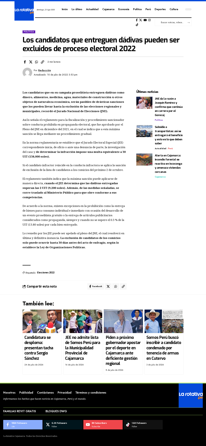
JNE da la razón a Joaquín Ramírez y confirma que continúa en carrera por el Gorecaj (169, 107)
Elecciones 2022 (46, 272)
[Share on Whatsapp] (36, 62)
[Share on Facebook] (25, 62)
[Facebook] (136, 20)
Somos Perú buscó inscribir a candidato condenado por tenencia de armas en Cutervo (163, 348)
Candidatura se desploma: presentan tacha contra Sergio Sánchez (38, 348)
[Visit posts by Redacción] (27, 72)
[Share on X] (30, 62)
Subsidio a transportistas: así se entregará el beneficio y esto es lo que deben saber (169, 135)
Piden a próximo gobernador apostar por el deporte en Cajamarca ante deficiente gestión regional (123, 350)
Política (29, 31)
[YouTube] (145, 20)
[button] (42, 62)
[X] (140, 20)
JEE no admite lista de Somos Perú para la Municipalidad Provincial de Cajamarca (82, 348)
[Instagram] (149, 20)
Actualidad (160, 148)
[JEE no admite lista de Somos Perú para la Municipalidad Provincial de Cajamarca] (82, 321)
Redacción (44, 70)
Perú (170, 148)
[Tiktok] (137, 25)
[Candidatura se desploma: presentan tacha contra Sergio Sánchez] (42, 321)
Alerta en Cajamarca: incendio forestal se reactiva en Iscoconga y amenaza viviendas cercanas (168, 164)
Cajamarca (160, 176)
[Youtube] (103, 425)
